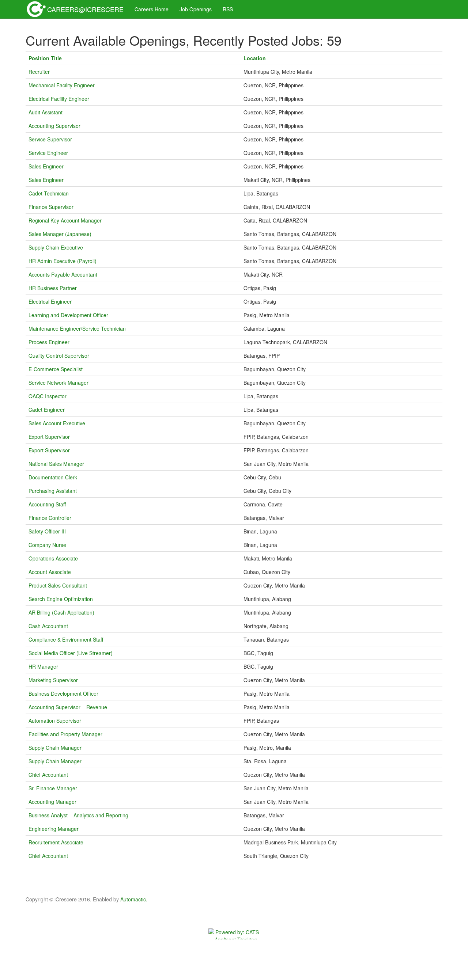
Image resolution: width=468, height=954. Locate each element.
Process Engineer (49, 342)
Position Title (47, 58)
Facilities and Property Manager (65, 734)
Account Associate (50, 571)
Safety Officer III (47, 531)
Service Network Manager (58, 382)
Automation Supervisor (55, 720)
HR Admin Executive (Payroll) (63, 261)
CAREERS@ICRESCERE (85, 9)
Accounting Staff (47, 504)
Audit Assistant (46, 112)
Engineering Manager (54, 828)
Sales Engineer (46, 166)
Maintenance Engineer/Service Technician (77, 328)
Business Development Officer (63, 693)
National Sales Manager (56, 463)
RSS (228, 9)
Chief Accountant (48, 774)
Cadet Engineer (47, 409)
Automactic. (133, 899)
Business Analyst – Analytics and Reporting (78, 815)
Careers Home (152, 9)
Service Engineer (48, 152)
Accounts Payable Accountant (63, 274)
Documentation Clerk (53, 477)
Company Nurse (47, 544)
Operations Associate (53, 558)
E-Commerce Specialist (56, 369)
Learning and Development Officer (68, 315)
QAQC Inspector (48, 396)
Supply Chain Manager (55, 747)
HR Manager (43, 666)
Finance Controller (50, 517)
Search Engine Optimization (61, 599)
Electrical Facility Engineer (59, 98)
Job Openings (196, 9)
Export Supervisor (49, 436)
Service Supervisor (50, 139)
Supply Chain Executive (56, 247)
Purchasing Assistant (53, 490)
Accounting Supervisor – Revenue (68, 707)
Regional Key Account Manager (65, 220)
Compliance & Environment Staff (66, 639)
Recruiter (39, 71)
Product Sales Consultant (58, 585)
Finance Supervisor (51, 206)
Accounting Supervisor (54, 125)
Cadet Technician (49, 193)
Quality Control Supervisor (59, 355)
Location (257, 58)
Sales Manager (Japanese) (60, 233)
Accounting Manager (52, 801)
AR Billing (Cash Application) (61, 612)
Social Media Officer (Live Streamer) (71, 653)
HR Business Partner (53, 288)
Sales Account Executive (57, 423)
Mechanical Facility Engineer (62, 85)
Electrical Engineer (50, 301)
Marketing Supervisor (53, 680)
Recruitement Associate (56, 842)
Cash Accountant (48, 626)
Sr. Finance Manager (53, 788)
